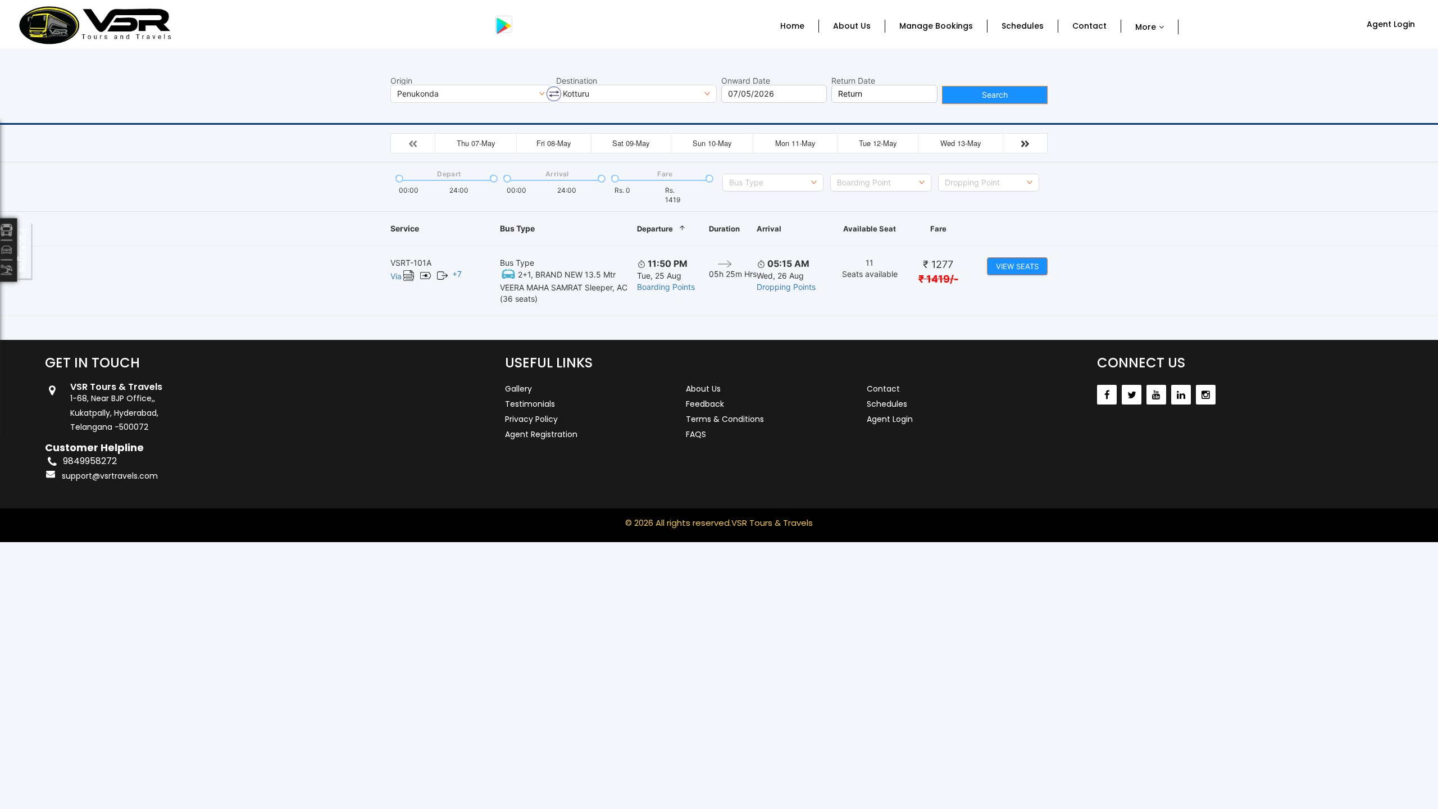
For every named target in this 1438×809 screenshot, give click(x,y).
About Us (852, 26)
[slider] (398, 177)
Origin (401, 81)
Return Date (853, 81)
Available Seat (869, 228)
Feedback (705, 404)
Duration (724, 228)
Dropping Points (786, 287)
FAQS (696, 434)
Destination (576, 81)
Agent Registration (541, 434)
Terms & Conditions (725, 419)
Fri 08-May (553, 143)
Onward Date (745, 81)
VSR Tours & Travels (772, 523)
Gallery (518, 388)
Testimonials (530, 404)
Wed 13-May (960, 143)
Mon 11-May (795, 143)
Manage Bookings (936, 26)
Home (792, 26)
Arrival (769, 228)
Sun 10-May (712, 143)
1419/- (938, 279)
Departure (655, 228)
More (1145, 27)
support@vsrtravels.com (110, 475)
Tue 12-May (878, 143)
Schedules (1023, 26)
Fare (938, 228)
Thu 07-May (476, 143)
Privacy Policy (531, 419)
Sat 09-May (631, 143)
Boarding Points (666, 287)
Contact (1089, 26)
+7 (457, 274)
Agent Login (1391, 24)
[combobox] (773, 182)
